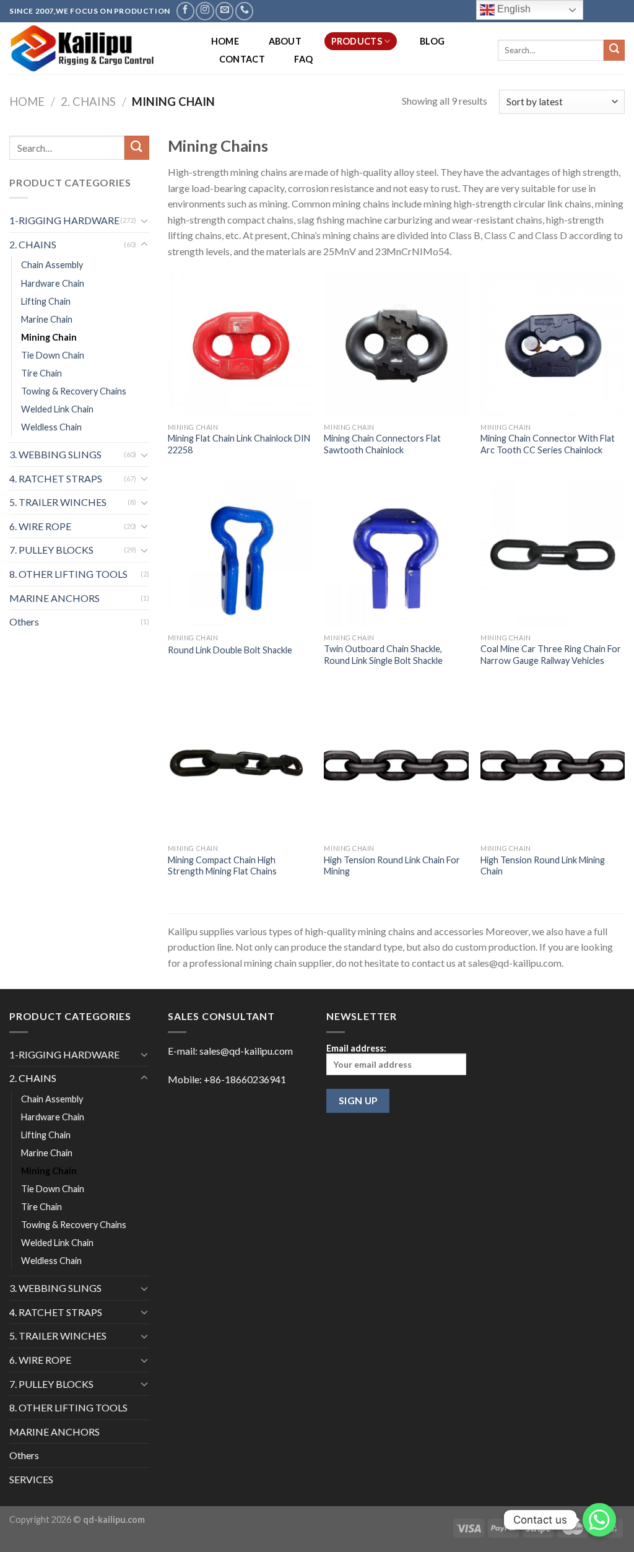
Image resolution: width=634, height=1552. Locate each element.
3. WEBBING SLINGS (55, 454)
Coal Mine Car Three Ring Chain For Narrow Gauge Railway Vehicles (550, 654)
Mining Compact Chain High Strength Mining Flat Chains (222, 866)
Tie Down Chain (52, 355)
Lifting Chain (46, 301)
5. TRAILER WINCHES (57, 502)
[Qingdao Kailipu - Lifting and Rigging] (97, 48)
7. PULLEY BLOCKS (51, 550)
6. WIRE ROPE (40, 526)
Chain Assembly (52, 264)
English (513, 9)
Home (225, 41)
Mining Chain (49, 337)
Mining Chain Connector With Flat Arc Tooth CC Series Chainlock (547, 444)
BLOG (432, 41)
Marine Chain (46, 319)
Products (356, 41)
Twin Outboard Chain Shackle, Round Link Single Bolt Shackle (383, 654)
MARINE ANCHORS (54, 598)
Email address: (356, 1048)
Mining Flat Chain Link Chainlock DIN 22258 (239, 444)
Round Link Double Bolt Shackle (230, 650)
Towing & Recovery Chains (73, 391)
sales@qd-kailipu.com (246, 1051)
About (285, 41)
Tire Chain (41, 373)
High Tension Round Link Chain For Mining (392, 866)
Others (24, 621)
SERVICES (31, 1479)
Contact (242, 59)
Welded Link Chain (57, 409)
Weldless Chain (51, 427)
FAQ (303, 59)
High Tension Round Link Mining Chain (542, 866)
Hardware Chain (52, 283)
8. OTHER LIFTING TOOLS (68, 574)
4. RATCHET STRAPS (55, 478)
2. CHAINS (88, 101)
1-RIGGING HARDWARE (64, 220)
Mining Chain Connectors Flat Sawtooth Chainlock (382, 444)
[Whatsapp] (599, 1520)
